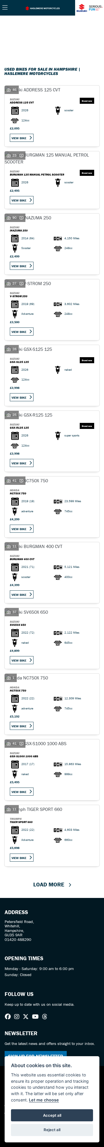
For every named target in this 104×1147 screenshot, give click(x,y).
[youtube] (37, 1016)
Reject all (52, 1129)
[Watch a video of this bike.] (21, 155)
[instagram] (18, 1016)
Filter (85, 25)
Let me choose (44, 1099)
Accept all (52, 1115)
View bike (19, 138)
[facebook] (9, 1016)
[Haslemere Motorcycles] (42, 8)
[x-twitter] (27, 1016)
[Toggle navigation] (5, 7)
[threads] (46, 1016)
